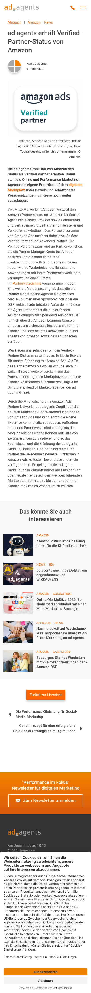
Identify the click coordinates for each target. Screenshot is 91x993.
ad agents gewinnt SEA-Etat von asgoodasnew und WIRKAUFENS (61, 575)
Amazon (34, 22)
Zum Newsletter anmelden (49, 800)
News (48, 22)
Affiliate (43, 623)
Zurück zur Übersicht (46, 695)
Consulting (62, 593)
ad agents (40, 63)
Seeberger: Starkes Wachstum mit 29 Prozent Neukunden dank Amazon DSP (61, 662)
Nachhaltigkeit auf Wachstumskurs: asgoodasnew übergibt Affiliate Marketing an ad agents (61, 633)
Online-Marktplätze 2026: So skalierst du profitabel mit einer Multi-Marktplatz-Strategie (61, 604)
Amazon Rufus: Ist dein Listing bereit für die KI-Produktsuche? (61, 543)
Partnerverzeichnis (27, 283)
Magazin (14, 22)
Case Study (61, 652)
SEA (51, 564)
